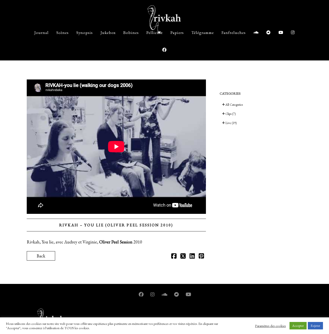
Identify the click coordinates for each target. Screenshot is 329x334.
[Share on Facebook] (173, 256)
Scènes (62, 32)
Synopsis (84, 32)
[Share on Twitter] (183, 256)
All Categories (234, 105)
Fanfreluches (234, 32)
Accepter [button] (298, 326)
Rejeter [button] (315, 326)
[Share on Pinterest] (201, 256)
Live (231, 123)
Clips (230, 114)
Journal (41, 32)
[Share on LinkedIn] (192, 256)
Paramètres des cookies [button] (270, 326)
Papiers (177, 32)
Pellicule (154, 32)
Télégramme (202, 32)
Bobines (131, 32)
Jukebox (108, 32)
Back (41, 256)
